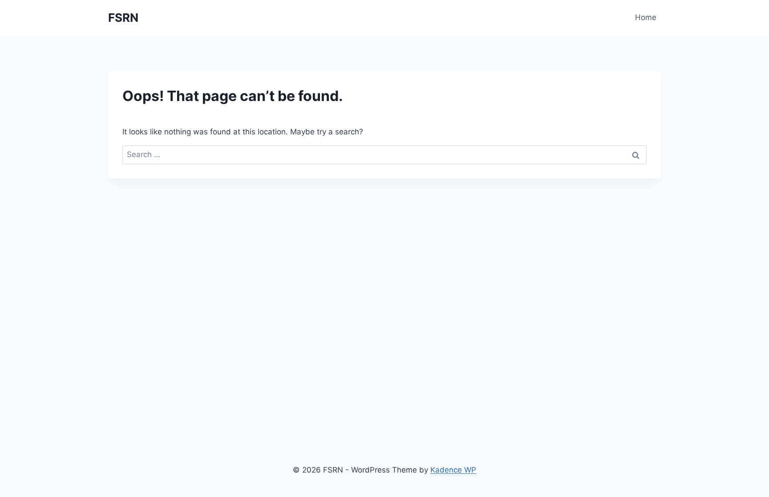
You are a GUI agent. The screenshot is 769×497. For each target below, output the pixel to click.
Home (645, 17)
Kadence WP (453, 469)
